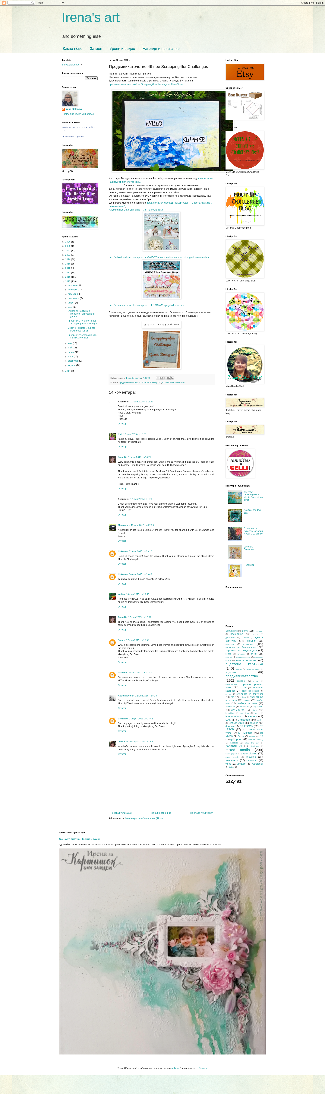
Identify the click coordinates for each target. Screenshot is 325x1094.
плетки (239, 669)
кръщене (241, 654)
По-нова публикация (121, 813)
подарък (231, 672)
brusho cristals (233, 716)
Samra (121, 640)
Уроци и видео (122, 48)
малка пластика (243, 657)
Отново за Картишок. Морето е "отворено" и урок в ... (81, 314)
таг (232, 697)
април (71, 352)
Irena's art (91, 17)
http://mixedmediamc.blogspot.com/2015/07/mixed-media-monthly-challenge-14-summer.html (159, 257)
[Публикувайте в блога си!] (161, 378)
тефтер (243, 697)
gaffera (175, 1068)
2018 (68, 268)
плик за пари (253, 669)
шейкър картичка (247, 703)
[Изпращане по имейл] (158, 378)
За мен (96, 48)
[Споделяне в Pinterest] (172, 378)
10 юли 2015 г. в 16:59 (134, 434)
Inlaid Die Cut (252, 743)
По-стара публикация (201, 813)
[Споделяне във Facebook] (169, 378)
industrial (234, 743)
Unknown (123, 551)
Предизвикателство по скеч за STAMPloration (82, 336)
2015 (68, 281)
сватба (243, 687)
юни (70, 343)
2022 (68, 250)
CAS (228, 719)
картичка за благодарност (241, 647)
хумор (247, 700)
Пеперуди (249, 565)
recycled (251, 756)
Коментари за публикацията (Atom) (144, 818)
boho (257, 713)
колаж (228, 654)
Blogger (203, 1068)
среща (228, 694)
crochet (260, 720)
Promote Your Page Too (73, 136)
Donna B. (123, 672)
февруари (73, 361)
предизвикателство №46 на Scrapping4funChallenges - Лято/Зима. (146, 84)
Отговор (122, 423)
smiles (121, 594)
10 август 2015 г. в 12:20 (141, 741)
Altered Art (244, 707)
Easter (241, 736)
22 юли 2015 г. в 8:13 (146, 695)
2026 (68, 241)
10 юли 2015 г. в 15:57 (141, 401)
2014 (68, 370)
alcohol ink (230, 707)
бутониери (258, 631)
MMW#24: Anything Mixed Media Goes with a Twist (253, 495)
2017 (68, 272)
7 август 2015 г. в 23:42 (141, 718)
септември (74, 298)
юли (70, 307)
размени (241, 681)
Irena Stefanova (74, 109)
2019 (68, 263)
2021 (68, 255)
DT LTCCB (246, 726)
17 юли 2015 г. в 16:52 (137, 640)
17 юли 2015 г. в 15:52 (139, 617)
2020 (68, 259)
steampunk (252, 760)
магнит (229, 657)
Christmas (244, 719)
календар (230, 644)
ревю (255, 681)
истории (251, 640)
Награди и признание (161, 48)
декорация (230, 637)
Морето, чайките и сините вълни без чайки (81, 329)
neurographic (231, 754)
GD (159, 382)
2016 (68, 277)
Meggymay (124, 525)
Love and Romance (249, 548)
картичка (248, 643)
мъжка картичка (246, 660)
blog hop (244, 713)
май (70, 347)
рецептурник (231, 684)
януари (72, 365)
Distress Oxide (236, 723)
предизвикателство (128, 382)
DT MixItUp (245, 732)
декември (73, 285)
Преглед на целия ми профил (78, 114)
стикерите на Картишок (249, 694)
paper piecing (249, 753)
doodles (254, 723)
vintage (241, 763)
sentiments (180, 382)
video (228, 764)
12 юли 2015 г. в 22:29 (142, 525)
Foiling (252, 736)
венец (255, 634)
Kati (120, 434)
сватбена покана (250, 691)
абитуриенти (232, 631)
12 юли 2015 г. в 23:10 (140, 551)
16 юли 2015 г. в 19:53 (137, 594)
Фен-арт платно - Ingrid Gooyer (79, 838)
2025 (68, 246)
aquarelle (258, 706)
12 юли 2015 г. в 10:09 (141, 499)
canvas (252, 716)
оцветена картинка (244, 664)
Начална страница (161, 813)
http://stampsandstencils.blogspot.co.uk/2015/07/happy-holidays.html (147, 305)
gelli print (235, 739)
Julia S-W (123, 741)
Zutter (231, 767)
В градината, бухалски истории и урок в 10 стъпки (253, 531)
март (71, 356)
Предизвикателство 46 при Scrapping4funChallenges (82, 322)
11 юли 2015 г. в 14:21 (139, 457)
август (71, 302)
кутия (254, 653)
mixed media (168, 382)
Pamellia (122, 457)
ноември (73, 289)
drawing (153, 382)
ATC (255, 710)
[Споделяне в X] (165, 378)
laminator (255, 746)
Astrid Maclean (126, 695)
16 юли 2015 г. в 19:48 (140, 574)
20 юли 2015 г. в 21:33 (140, 672)
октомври (73, 294)
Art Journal (144, 382)
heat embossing (255, 739)
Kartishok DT (234, 745)
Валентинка (236, 634)
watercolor (257, 764)
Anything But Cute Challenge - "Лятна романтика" (136, 209)
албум (244, 630)
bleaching (230, 713)
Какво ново (72, 48)
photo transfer (232, 757)
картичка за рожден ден (241, 650)
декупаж (245, 637)
